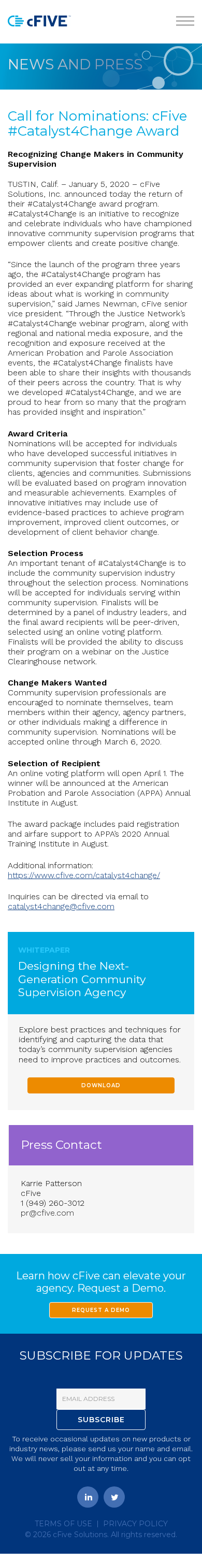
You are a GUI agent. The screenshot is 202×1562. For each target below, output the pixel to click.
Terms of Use (63, 1523)
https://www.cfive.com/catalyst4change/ (84, 875)
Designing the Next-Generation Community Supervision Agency (82, 978)
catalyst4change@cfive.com (61, 906)
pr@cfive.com (47, 1213)
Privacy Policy (135, 1523)
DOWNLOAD (101, 1085)
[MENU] (185, 21)
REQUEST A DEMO (101, 1310)
